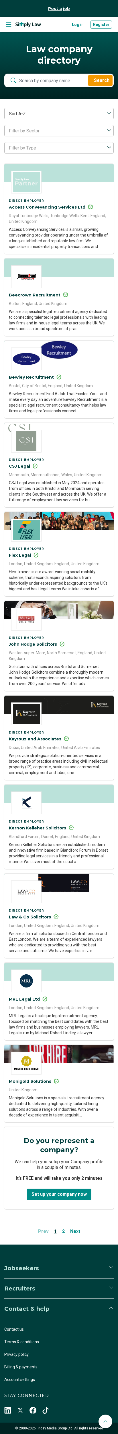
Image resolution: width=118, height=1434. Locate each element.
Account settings (19, 1379)
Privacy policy (16, 1354)
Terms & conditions (21, 1342)
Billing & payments (21, 1367)
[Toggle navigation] (8, 24)
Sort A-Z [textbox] (17, 113)
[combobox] (59, 113)
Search (101, 80)
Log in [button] (78, 24)
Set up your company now (59, 1194)
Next (75, 1231)
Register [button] (101, 24)
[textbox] (59, 130)
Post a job (59, 8)
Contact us (14, 1329)
